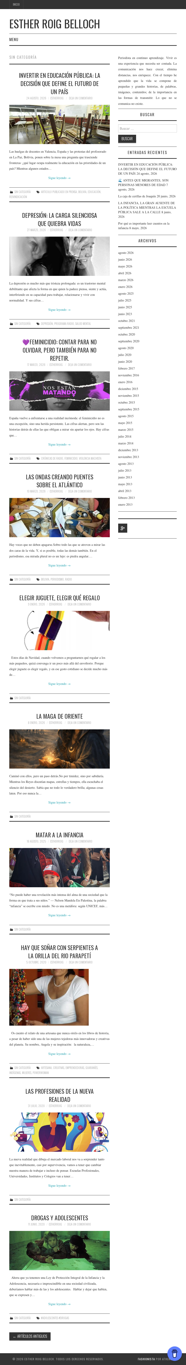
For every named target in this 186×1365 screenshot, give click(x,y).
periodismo (57, 579)
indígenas (15, 1073)
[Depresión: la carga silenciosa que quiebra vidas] (59, 256)
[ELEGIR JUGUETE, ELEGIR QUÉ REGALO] (59, 630)
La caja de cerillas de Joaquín (137, 196)
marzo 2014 (125, 443)
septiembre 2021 (128, 327)
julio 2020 (124, 355)
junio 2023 (125, 314)
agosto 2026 (126, 252)
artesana (46, 1068)
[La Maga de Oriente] (59, 749)
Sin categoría (23, 192)
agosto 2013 (126, 463)
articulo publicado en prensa (59, 192)
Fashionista (146, 1359)
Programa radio (64, 323)
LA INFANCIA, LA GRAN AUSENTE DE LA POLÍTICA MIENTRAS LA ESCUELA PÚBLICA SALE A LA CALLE (147, 207)
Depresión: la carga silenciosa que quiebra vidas (59, 219)
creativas (58, 1068)
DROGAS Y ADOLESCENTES (59, 1217)
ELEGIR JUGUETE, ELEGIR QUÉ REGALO (59, 597)
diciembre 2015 (128, 389)
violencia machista (90, 458)
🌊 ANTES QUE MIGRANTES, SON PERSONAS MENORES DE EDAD (143, 182)
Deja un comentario (81, 98)
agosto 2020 (126, 348)
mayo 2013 (125, 484)
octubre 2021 (126, 321)
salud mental (83, 323)
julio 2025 (124, 300)
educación (94, 192)
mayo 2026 (125, 266)
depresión (47, 323)
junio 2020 (125, 361)
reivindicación (18, 197)
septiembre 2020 (128, 341)
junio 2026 (125, 259)
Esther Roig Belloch (54, 23)
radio (68, 579)
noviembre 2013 (128, 457)
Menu (13, 39)
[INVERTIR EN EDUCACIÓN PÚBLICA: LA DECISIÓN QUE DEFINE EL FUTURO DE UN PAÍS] (59, 124)
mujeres (26, 1073)
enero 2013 (125, 504)
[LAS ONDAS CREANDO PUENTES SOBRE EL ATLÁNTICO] (59, 517)
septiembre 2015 (128, 409)
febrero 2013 (126, 497)
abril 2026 (124, 273)
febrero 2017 (126, 368)
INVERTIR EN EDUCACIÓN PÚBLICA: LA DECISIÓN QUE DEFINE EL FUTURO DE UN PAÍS (59, 83)
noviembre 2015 (128, 395)
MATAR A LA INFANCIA (59, 834)
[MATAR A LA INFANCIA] (59, 867)
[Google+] (122, 528)
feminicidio (71, 458)
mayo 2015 (125, 423)
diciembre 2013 (128, 450)
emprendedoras (75, 1068)
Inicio (16, 4)
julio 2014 (124, 436)
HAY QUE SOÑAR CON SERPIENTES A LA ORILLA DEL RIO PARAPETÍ (59, 951)
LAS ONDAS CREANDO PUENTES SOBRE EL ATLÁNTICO (59, 480)
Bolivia (82, 192)
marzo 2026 (125, 280)
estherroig (57, 98)
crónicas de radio (52, 458)
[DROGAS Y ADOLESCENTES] (59, 1250)
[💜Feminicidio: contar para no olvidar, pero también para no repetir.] (59, 391)
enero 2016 (125, 382)
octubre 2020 (126, 334)
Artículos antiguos (30, 1336)
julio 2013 (124, 470)
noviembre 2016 (128, 375)
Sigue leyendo (59, 178)
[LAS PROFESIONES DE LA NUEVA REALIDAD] (59, 1132)
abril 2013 (124, 491)
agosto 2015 (126, 416)
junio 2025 (125, 307)
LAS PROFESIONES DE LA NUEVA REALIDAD (59, 1095)
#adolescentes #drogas (55, 1318)
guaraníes (92, 1068)
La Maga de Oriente (59, 716)
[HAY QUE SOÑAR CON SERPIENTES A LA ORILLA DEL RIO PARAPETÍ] (59, 997)
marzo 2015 (125, 429)
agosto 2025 (126, 293)
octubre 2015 (126, 402)
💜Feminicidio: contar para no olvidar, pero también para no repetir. (59, 349)
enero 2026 (125, 286)
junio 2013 (125, 477)
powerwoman (41, 1073)
